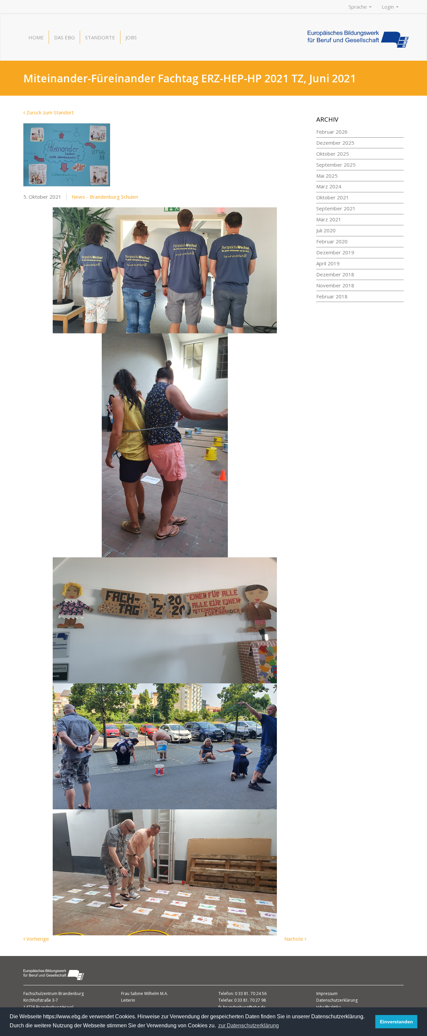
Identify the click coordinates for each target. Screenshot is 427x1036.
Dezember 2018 (335, 274)
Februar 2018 (332, 296)
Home (36, 37)
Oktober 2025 (332, 153)
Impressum (327, 993)
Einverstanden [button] (396, 1021)
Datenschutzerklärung (337, 1000)
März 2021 (328, 219)
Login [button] (388, 6)
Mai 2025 (327, 175)
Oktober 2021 (332, 197)
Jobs (131, 37)
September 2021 (336, 208)
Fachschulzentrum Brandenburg (53, 993)
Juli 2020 (326, 230)
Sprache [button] (358, 6)
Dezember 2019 (335, 252)
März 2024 (328, 186)
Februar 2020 (332, 241)
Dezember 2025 (335, 142)
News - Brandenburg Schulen (105, 196)
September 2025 (336, 164)
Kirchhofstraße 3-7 (40, 1000)
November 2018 (335, 285)
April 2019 (328, 263)
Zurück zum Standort (49, 112)
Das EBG (64, 37)
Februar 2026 (332, 131)
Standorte (100, 37)
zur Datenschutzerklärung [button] (248, 1025)
